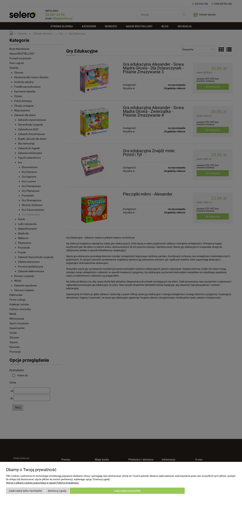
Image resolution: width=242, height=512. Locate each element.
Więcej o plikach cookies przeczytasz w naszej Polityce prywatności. (42, 482)
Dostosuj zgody (57, 490)
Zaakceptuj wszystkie (127, 490)
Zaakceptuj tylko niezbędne (25, 490)
